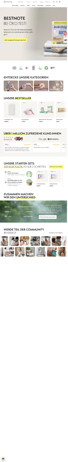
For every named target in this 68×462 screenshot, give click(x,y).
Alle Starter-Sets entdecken (56, 166)
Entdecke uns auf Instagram (55, 232)
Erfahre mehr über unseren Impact (48, 217)
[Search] (54, 2)
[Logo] (8, 2)
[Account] (57, 2)
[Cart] (60, 2)
